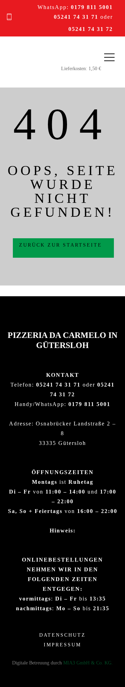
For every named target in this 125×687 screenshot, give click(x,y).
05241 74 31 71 (76, 17)
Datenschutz (62, 635)
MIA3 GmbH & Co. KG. (88, 662)
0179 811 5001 (92, 7)
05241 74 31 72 (90, 29)
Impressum (62, 644)
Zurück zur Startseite (62, 245)
